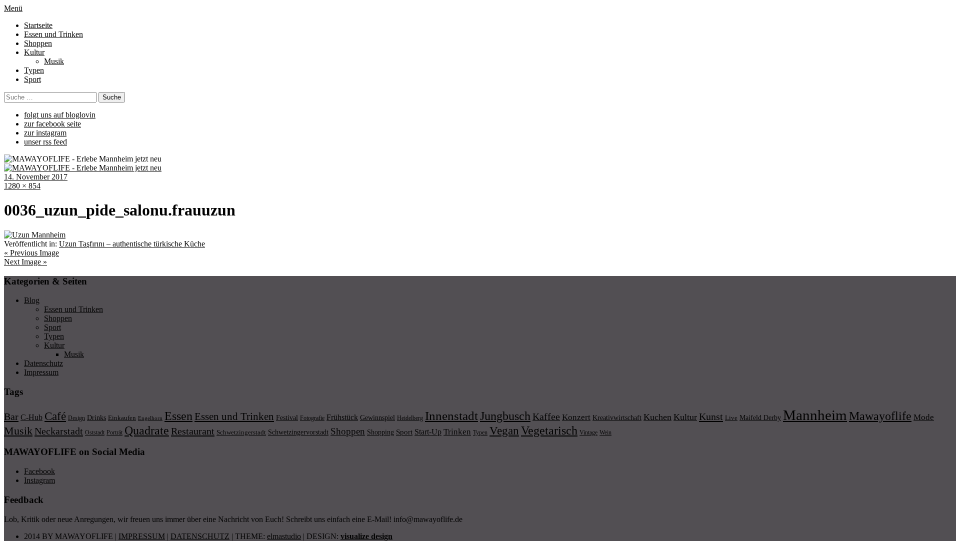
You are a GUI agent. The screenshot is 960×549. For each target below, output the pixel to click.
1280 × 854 (22, 186)
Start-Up (428, 432)
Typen (34, 70)
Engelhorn (150, 418)
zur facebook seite (52, 124)
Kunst (711, 416)
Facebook (39, 471)
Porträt (114, 432)
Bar (11, 416)
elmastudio (284, 536)
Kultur (34, 52)
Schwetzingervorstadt (298, 432)
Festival (287, 418)
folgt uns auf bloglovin (60, 114)
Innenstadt (451, 415)
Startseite (38, 25)
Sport (32, 79)
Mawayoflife (880, 416)
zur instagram (45, 132)
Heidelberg (410, 418)
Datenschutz (43, 363)
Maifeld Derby (760, 418)
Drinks (96, 418)
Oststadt (94, 433)
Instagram (39, 480)
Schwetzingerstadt (241, 432)
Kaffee (546, 416)
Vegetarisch (549, 430)
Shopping (380, 432)
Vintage (589, 433)
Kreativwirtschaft (617, 418)
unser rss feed (45, 142)
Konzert (576, 417)
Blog (32, 300)
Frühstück (342, 417)
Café (55, 416)
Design (76, 418)
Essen (178, 415)
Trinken (457, 431)
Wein (606, 432)
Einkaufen (122, 418)
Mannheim (815, 415)
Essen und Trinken (53, 34)
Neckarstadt (58, 431)
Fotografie (312, 418)
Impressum (41, 372)
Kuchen (658, 417)
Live (731, 418)
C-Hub (31, 417)
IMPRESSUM (141, 536)
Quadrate (146, 430)
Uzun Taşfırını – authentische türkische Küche (132, 244)
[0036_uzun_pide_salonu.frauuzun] (35, 234)
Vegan (504, 430)
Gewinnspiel (377, 418)
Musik (54, 61)
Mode (924, 417)
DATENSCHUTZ (200, 536)
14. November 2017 (36, 176)
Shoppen (38, 43)
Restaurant (192, 431)
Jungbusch (505, 415)
